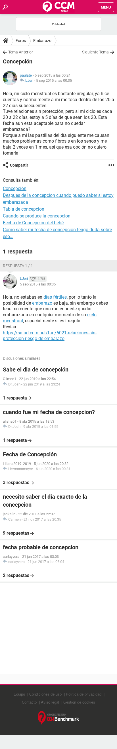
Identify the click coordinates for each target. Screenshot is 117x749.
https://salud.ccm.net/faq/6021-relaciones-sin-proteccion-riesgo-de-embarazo (50, 335)
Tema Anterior (20, 52)
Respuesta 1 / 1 (18, 265)
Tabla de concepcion (23, 209)
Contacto (29, 702)
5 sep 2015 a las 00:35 (54, 80)
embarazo (42, 303)
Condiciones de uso (45, 694)
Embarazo (42, 40)
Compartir (19, 165)
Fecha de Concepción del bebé (33, 222)
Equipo (19, 694)
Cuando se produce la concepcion (36, 216)
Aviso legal (50, 702)
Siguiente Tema (95, 52)
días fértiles (55, 297)
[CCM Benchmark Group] (58, 718)
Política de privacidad (83, 694)
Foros (21, 40)
